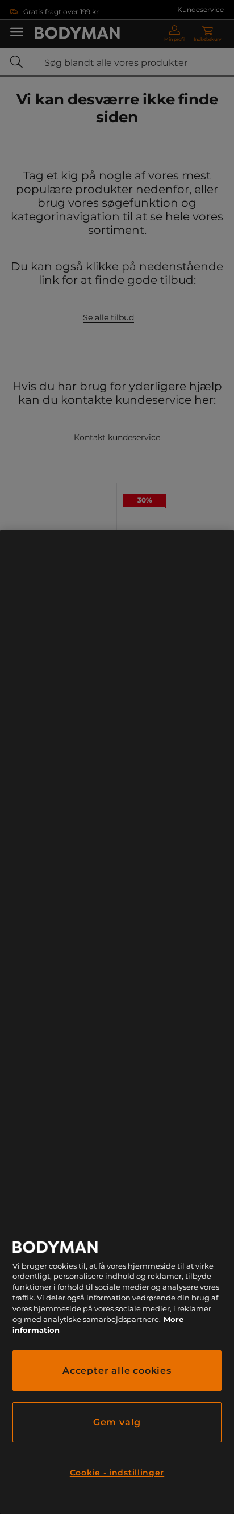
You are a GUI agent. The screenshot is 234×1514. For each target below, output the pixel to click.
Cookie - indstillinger (117, 1472)
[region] (117, 1022)
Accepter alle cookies (117, 1370)
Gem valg (117, 1422)
